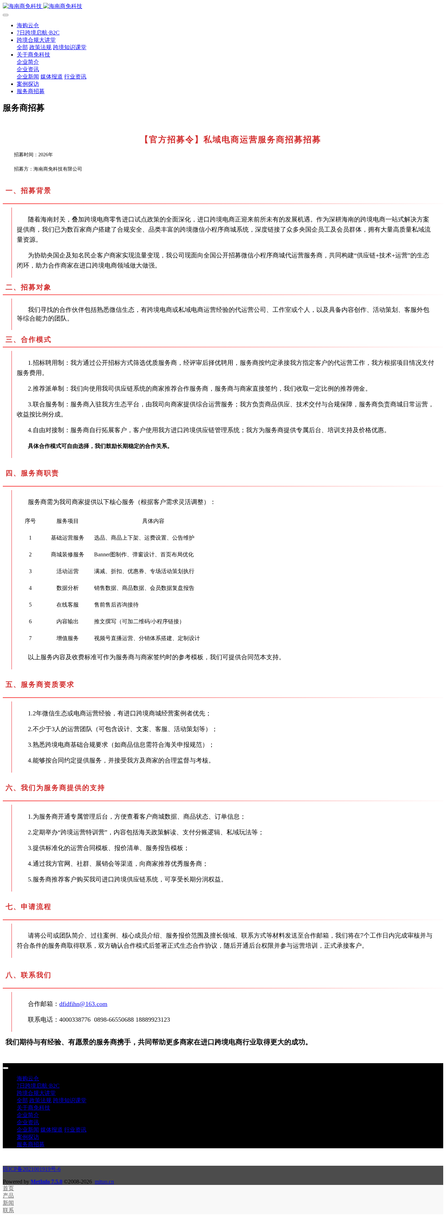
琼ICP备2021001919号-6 (32, 1169)
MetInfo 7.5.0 (46, 1182)
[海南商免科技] (223, 6)
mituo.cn (104, 1182)
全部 (22, 47)
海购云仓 (28, 25)
